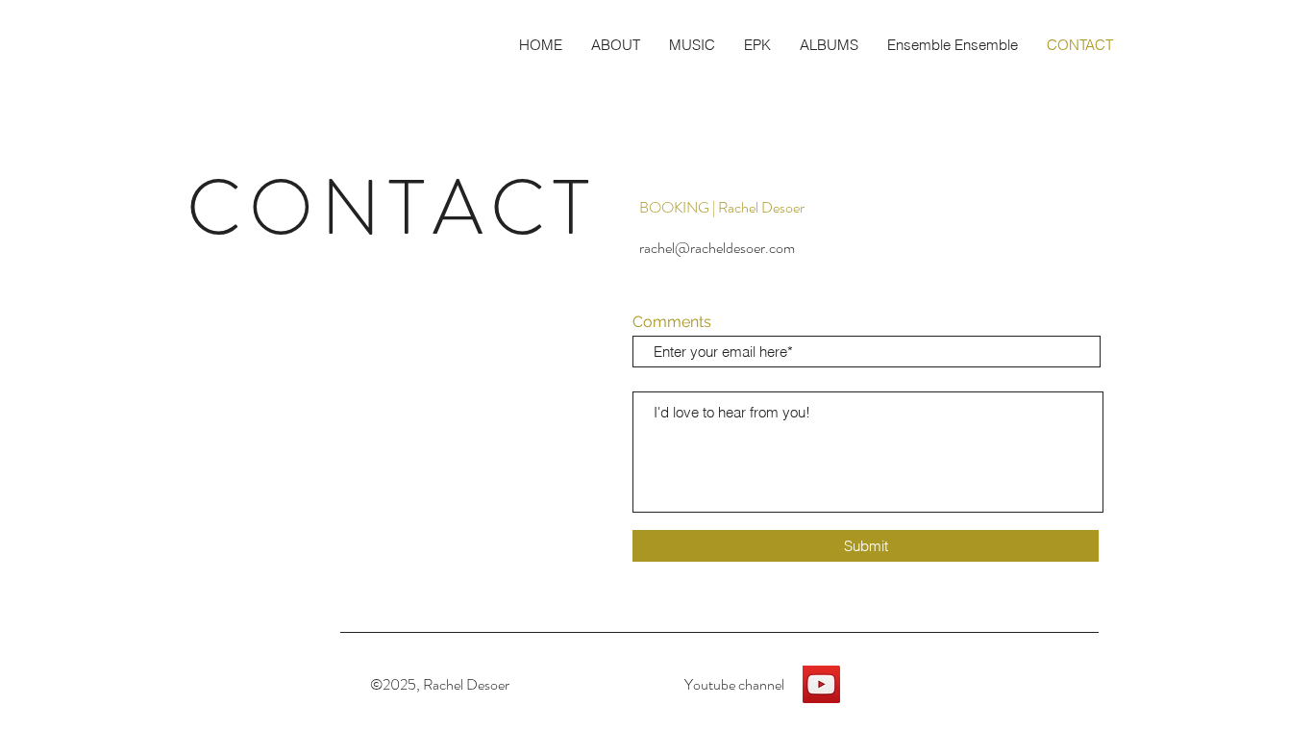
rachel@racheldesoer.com (717, 248)
